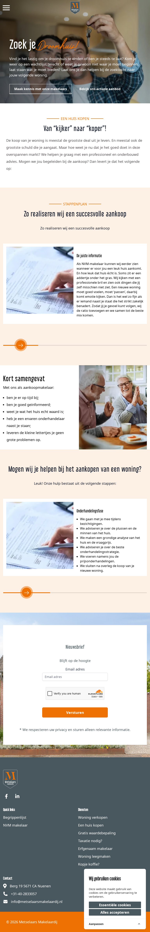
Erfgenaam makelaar (95, 848)
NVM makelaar (15, 825)
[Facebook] (6, 796)
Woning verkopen (92, 817)
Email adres (75, 669)
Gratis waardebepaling (97, 833)
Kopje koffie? (88, 864)
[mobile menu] (6, 7)
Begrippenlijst (14, 817)
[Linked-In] (17, 796)
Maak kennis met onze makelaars (40, 89)
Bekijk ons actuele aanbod (100, 89)
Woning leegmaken (94, 856)
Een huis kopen (91, 825)
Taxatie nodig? (90, 840)
